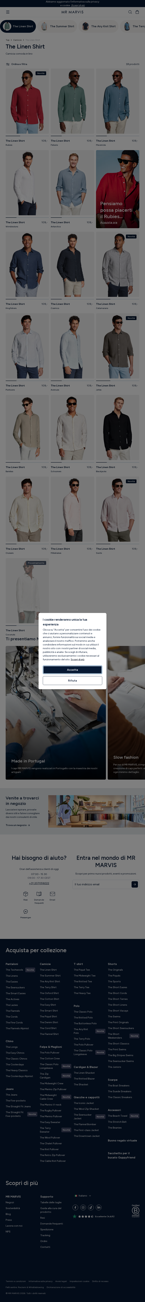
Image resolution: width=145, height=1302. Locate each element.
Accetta (72, 669)
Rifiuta (72, 680)
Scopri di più (77, 659)
